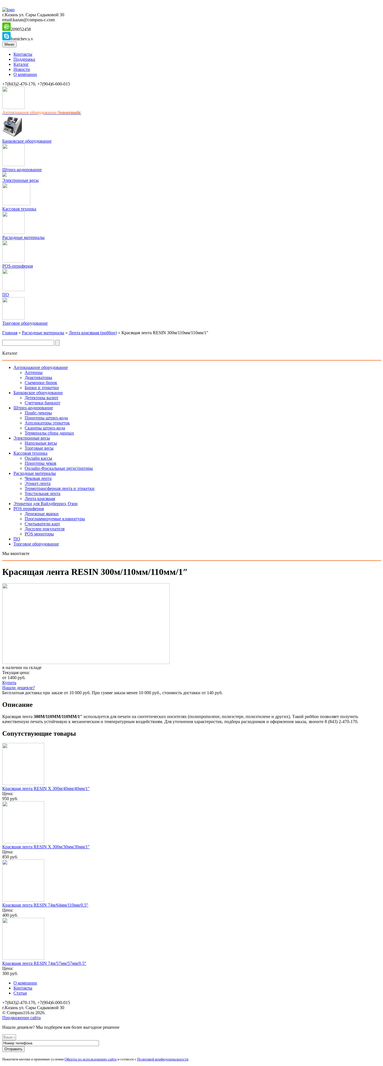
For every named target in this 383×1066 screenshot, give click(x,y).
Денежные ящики (42, 513)
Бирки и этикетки (42, 387)
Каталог (21, 64)
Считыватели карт (42, 523)
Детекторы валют (41, 397)
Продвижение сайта (21, 1017)
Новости (21, 69)
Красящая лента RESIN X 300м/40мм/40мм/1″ (46, 788)
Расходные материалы (23, 237)
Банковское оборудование (27, 141)
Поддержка (24, 59)
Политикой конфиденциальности (162, 1059)
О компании (25, 74)
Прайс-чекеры (38, 412)
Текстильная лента (42, 493)
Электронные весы (20, 180)
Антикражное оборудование (40, 367)
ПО (5, 294)
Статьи (20, 993)
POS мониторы (39, 533)
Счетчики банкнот (42, 402)
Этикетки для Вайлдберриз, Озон (45, 503)
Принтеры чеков (40, 463)
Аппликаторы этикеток (47, 423)
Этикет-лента (37, 483)
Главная (9, 332)
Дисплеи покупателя (44, 528)
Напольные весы (41, 443)
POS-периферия (17, 266)
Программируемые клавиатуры (55, 518)
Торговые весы (39, 448)
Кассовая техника (19, 208)
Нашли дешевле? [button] (18, 687)
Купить (9, 682)
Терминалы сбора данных (49, 433)
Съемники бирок (41, 382)
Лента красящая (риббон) (93, 332)
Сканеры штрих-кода (45, 428)
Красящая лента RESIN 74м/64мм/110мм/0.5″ (45, 905)
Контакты (22, 54)
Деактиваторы (38, 377)
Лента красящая (40, 498)
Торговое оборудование (25, 323)
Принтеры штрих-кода (46, 417)
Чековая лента (38, 478)
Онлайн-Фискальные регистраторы (59, 468)
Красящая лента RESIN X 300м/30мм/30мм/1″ (46, 846)
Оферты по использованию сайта (90, 1059)
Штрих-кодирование (22, 169)
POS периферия (28, 508)
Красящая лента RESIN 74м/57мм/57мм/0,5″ (44, 963)
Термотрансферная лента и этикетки (59, 488)
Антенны (34, 372)
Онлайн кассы (38, 458)
